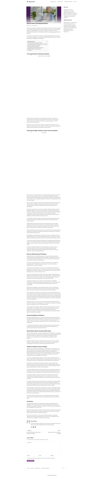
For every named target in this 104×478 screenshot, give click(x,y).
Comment (29, 442)
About (28, 468)
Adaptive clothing (30, 348)
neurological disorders (49, 120)
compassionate (53, 31)
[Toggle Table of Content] (46, 41)
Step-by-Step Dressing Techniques (34, 45)
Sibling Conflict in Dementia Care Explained (54, 432)
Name (28, 455)
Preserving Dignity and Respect (33, 46)
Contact (32, 468)
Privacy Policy (37, 468)
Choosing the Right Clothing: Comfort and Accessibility (37, 44)
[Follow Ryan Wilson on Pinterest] (35, 427)
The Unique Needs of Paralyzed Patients (35, 42)
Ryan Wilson (29, 25)
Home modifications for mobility (32, 21)
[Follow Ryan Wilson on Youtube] (33, 427)
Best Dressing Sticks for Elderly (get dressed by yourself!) (34, 432)
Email (40, 455)
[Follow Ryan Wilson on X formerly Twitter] (31, 427)
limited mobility (31, 200)
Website (52, 455)
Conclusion (30, 50)
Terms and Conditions (45, 468)
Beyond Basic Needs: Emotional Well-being (35, 47)
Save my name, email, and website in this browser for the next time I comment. (41, 458)
